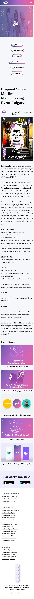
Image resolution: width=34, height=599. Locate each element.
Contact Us (6, 586)
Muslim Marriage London (8, 501)
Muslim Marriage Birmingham (9, 496)
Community (18, 67)
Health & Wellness (18, 62)
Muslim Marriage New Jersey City (10, 510)
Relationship (18, 50)
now (13, 328)
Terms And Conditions (17, 589)
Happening (18, 73)
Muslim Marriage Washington (9, 524)
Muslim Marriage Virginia (8, 513)
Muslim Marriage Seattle (8, 526)
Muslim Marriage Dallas (8, 535)
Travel (18, 56)
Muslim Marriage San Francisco (10, 529)
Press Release (8, 587)
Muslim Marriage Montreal (8, 549)
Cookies (14, 586)
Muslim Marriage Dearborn (8, 538)
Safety (27, 587)
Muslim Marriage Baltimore (9, 515)
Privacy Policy (19, 587)
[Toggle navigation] (31, 2)
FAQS (20, 586)
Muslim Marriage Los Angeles (9, 519)
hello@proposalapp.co (15, 317)
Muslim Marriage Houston (8, 533)
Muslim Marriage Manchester (9, 498)
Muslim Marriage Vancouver (9, 556)
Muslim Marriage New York (9, 531)
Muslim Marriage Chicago (8, 540)
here (9, 224)
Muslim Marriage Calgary (8, 554)
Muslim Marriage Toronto (8, 559)
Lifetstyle (18, 45)
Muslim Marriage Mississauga (9, 552)
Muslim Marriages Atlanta (8, 517)
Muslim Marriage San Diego (9, 522)
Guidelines (27, 586)
